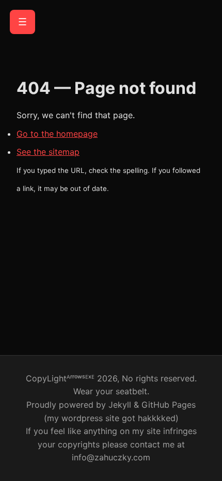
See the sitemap (48, 152)
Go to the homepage (57, 134)
